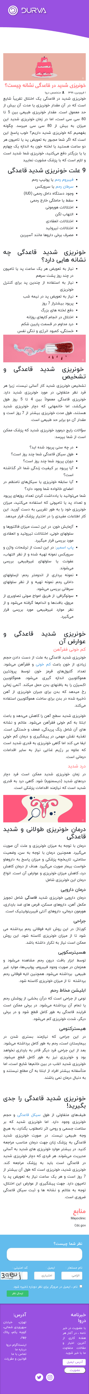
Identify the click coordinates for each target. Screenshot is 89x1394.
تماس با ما (18, 1354)
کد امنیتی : (20, 1268)
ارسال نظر (17, 1293)
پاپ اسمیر (64, 547)
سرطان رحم (64, 186)
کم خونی (43, 664)
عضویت (75, 1370)
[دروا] (27, 10)
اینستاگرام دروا (16, 1345)
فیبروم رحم (64, 179)
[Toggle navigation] (80, 8)
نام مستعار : (74, 1268)
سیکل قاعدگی (29, 1115)
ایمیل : (50, 1268)
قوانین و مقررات (15, 1359)
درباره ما (20, 1349)
